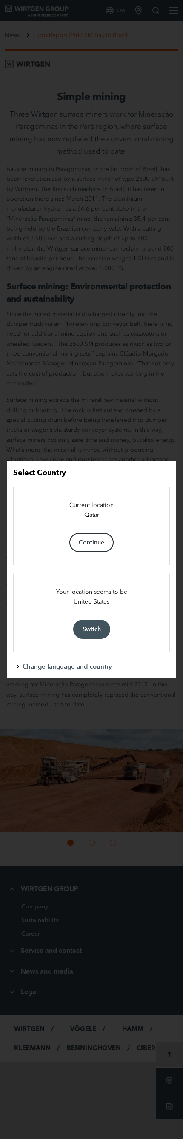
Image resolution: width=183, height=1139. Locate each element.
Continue (91, 542)
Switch (92, 629)
